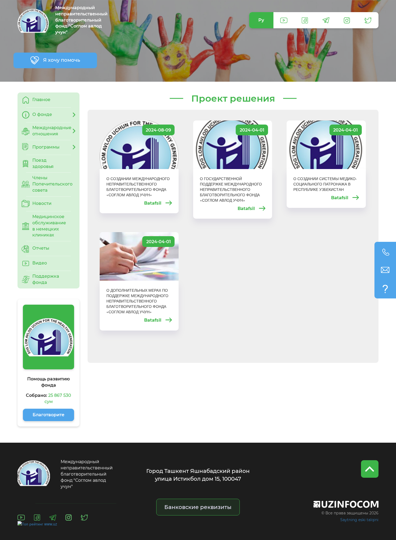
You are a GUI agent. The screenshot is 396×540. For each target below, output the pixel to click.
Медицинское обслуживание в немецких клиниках (49, 226)
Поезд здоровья (43, 163)
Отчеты (40, 248)
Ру (261, 20)
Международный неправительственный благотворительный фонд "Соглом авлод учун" (80, 20)
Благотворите (48, 414)
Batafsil (153, 203)
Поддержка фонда (45, 279)
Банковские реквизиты (197, 507)
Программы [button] (46, 147)
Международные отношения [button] (51, 130)
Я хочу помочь (61, 60)
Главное (41, 99)
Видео (39, 263)
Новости (41, 203)
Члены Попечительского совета (52, 184)
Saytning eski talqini (359, 519)
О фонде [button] (42, 114)
